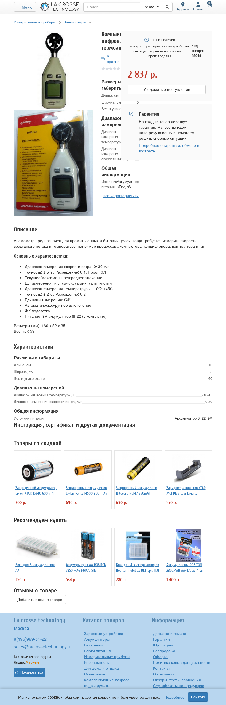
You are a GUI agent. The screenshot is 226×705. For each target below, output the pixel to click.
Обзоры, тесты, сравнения (177, 679)
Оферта (160, 656)
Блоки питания (97, 650)
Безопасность (96, 662)
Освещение (94, 674)
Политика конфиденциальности (181, 662)
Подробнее (174, 697)
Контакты (161, 668)
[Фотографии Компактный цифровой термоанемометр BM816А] (53, 70)
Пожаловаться (31, 672)
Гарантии (161, 639)
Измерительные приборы (107, 656)
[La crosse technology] (59, 7)
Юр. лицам (163, 645)
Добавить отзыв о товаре (39, 599)
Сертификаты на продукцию (178, 685)
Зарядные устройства (103, 633)
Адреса (183, 9)
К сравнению (117, 58)
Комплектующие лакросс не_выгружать (106, 682)
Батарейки (93, 645)
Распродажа (164, 650)
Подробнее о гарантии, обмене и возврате (169, 147)
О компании (164, 674)
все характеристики (121, 195)
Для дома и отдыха (101, 668)
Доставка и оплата (169, 633)
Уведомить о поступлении (166, 89)
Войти (198, 9)
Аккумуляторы (97, 639)
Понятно (198, 697)
